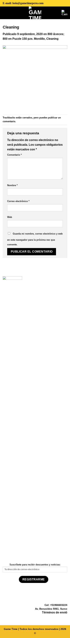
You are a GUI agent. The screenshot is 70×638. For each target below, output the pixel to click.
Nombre (12, 185)
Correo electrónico (18, 201)
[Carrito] (64, 13)
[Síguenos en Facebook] (56, 618)
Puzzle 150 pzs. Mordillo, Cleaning (35, 38)
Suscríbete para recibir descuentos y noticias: (35, 564)
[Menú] (5, 13)
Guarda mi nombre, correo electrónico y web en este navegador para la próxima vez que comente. (35, 239)
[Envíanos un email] (65, 618)
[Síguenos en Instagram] (60, 618)
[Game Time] (35, 12)
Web (9, 217)
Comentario (14, 154)
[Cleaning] (35, 77)
